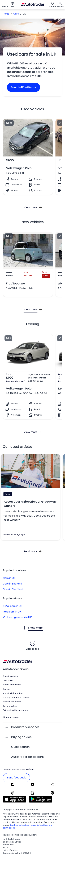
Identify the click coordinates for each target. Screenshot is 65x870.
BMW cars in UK (13, 606)
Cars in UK (9, 578)
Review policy (10, 706)
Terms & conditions (12, 702)
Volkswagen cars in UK (17, 617)
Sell (12, 7)
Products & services (25, 727)
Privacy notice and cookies (16, 698)
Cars (16, 14)
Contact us (8, 681)
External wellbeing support (16, 710)
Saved (52, 7)
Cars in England (12, 583)
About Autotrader (12, 685)
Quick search (20, 747)
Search (60, 7)
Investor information (13, 693)
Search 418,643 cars (23, 87)
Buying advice (21, 737)
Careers (7, 689)
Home (6, 14)
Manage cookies (11, 717)
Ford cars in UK (12, 611)
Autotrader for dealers (27, 757)
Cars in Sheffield (13, 589)
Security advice (10, 676)
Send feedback (16, 777)
